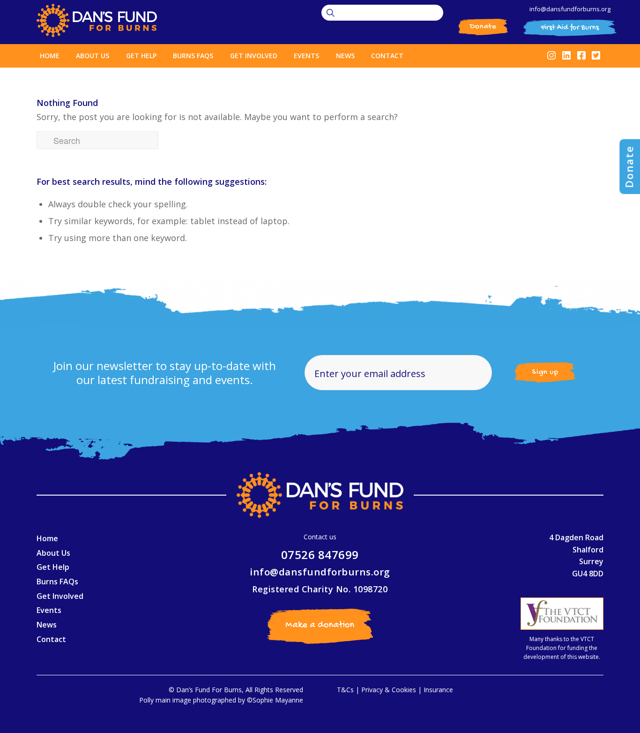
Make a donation (320, 625)
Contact (51, 639)
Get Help (53, 567)
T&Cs (345, 689)
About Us (53, 553)
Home (47, 538)
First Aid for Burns (570, 27)
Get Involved (60, 596)
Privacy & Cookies (388, 689)
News (47, 625)
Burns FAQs (57, 581)
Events (49, 610)
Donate (483, 26)
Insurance (438, 689)
